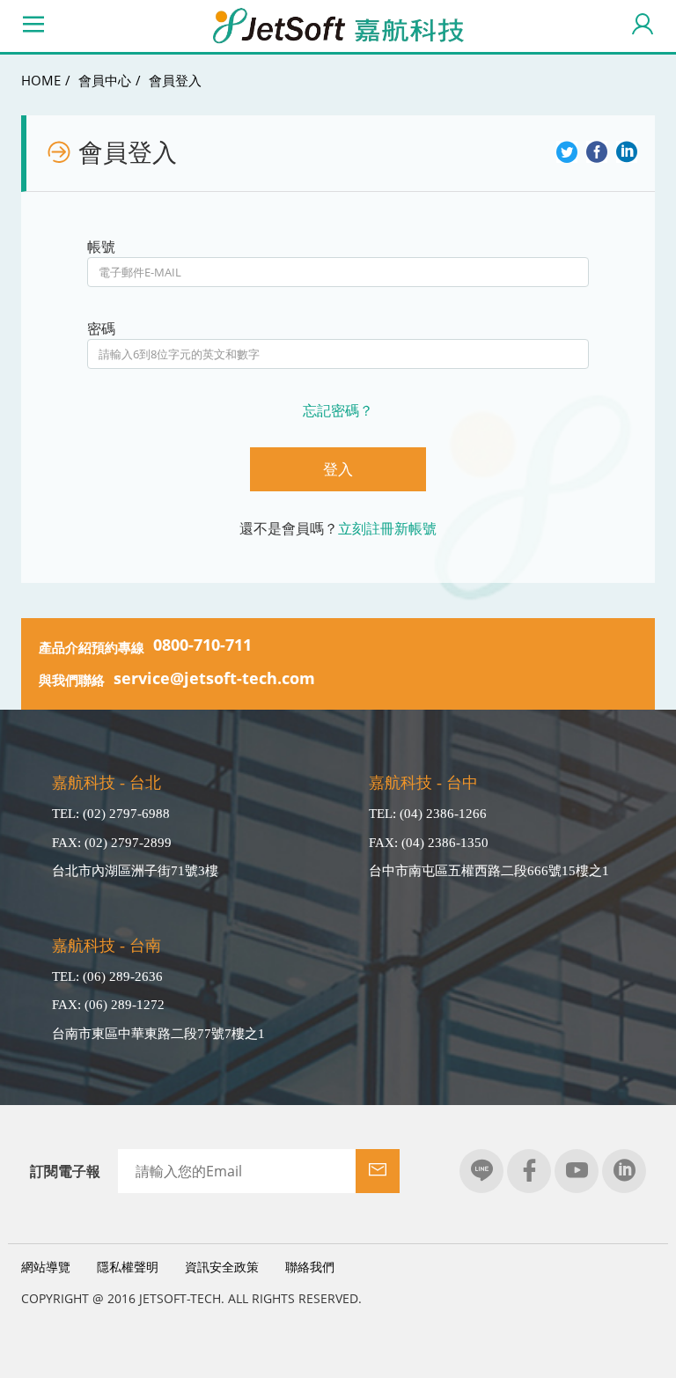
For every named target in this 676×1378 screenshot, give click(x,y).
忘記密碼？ (338, 410)
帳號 (101, 246)
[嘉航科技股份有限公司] (338, 26)
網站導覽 (45, 1266)
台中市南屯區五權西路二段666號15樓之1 (489, 871)
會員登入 (175, 80)
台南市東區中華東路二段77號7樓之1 (158, 1034)
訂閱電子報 (65, 1171)
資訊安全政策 (222, 1266)
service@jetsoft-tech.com (214, 678)
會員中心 (104, 80)
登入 (338, 469)
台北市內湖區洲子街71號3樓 (135, 871)
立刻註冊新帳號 (387, 528)
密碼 (101, 328)
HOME (41, 80)
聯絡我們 (309, 1266)
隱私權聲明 (127, 1266)
